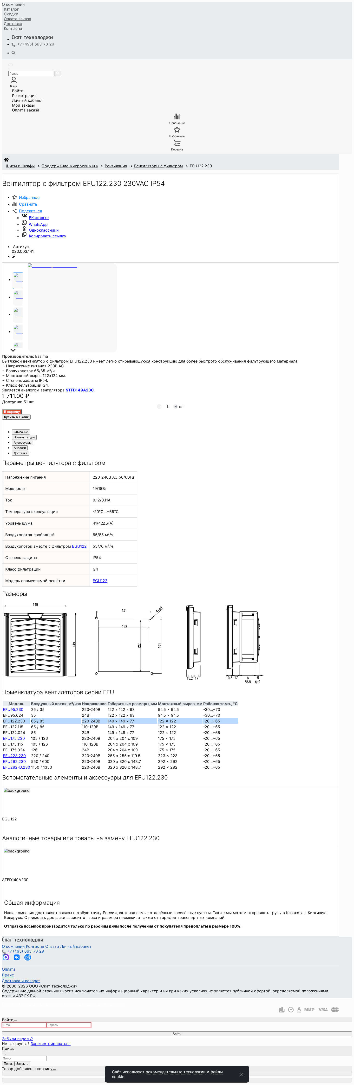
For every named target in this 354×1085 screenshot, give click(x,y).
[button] (27, 210)
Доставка (13, 23)
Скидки (11, 14)
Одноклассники (44, 230)
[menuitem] (13, 4)
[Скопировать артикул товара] (13, 256)
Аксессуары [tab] (22, 442)
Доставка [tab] (20, 453)
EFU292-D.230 (16, 767)
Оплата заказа (25, 110)
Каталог (11, 9)
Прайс (8, 975)
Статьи (52, 946)
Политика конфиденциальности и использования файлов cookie (63, 1004)
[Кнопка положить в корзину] (12, 411)
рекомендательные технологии (176, 1071)
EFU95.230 (13, 709)
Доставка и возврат (21, 980)
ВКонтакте (39, 217)
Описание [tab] (21, 432)
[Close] (15, 1021)
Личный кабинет (27, 100)
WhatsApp (38, 224)
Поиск (8, 1064)
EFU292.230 (14, 761)
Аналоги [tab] (20, 448)
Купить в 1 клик (16, 417)
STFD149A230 (80, 390)
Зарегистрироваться (51, 1043)
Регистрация (24, 95)
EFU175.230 (14, 738)
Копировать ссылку (47, 236)
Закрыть (22, 1064)
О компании (13, 4)
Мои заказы (23, 105)
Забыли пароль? (17, 1038)
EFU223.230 (14, 755)
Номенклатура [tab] (24, 437)
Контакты (13, 28)
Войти (18, 90)
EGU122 (79, 546)
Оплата (17, 18)
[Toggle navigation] (10, 65)
